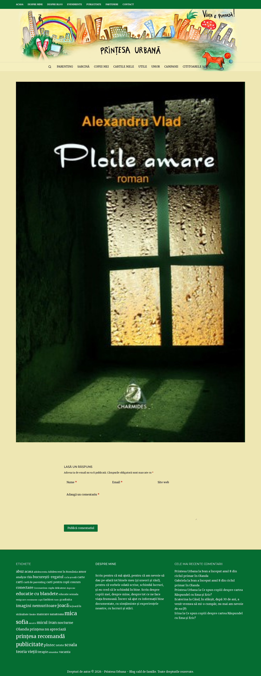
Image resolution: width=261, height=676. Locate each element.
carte (81, 577)
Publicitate (93, 4)
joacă (63, 605)
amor (82, 571)
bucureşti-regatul (48, 577)
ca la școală (70, 577)
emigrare (21, 600)
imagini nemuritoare (36, 605)
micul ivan (47, 622)
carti (19, 582)
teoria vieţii (26, 651)
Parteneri (112, 4)
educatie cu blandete (37, 593)
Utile (142, 66)
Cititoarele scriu (196, 66)
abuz (20, 571)
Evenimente (74, 4)
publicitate (29, 644)
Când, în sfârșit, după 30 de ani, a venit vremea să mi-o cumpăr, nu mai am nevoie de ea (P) (209, 603)
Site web (163, 482)
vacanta (64, 652)
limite (32, 614)
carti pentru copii (57, 582)
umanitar (53, 652)
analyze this (24, 577)
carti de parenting (34, 582)
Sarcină (83, 66)
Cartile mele (123, 66)
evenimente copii (35, 600)
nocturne (65, 623)
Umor (155, 66)
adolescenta (40, 571)
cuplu (51, 587)
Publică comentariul (80, 528)
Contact (128, 4)
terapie (43, 652)
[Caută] (49, 66)
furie (56, 600)
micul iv (32, 623)
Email (117, 482)
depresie (71, 588)
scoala (71, 644)
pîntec (49, 645)
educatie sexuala (68, 594)
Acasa (19, 4)
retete (60, 645)
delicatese (60, 588)
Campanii (171, 66)
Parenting (65, 66)
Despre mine (35, 4)
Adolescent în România (63, 571)
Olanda (22, 629)
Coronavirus (40, 588)
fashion (48, 599)
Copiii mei (101, 66)
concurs (75, 582)
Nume (72, 482)
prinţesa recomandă (40, 636)
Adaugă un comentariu (83, 494)
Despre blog (55, 4)
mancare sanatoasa (50, 614)
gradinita (65, 599)
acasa (29, 572)
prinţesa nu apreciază (48, 629)
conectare (24, 587)
